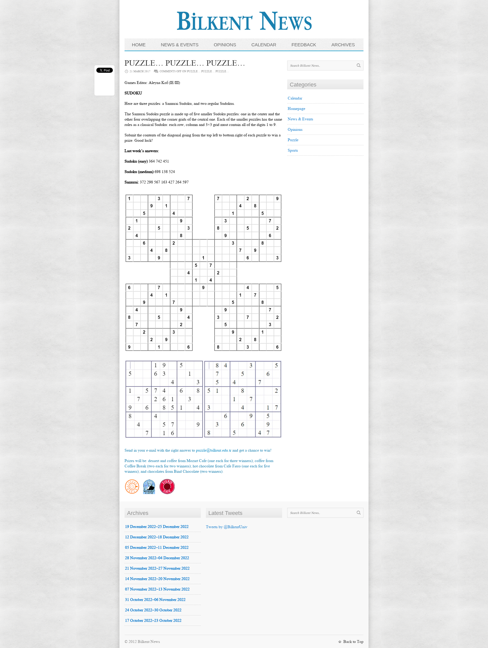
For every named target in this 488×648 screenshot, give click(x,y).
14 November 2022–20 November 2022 (157, 578)
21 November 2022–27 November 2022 (157, 568)
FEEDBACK (304, 44)
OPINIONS (225, 44)
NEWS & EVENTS (180, 44)
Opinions (295, 129)
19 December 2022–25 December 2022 (157, 526)
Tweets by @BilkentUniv (226, 526)
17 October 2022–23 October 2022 (153, 620)
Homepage (296, 108)
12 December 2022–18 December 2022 (157, 537)
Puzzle (293, 139)
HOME (139, 44)
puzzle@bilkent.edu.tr (213, 450)
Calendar (295, 98)
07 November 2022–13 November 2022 (157, 589)
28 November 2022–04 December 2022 (157, 557)
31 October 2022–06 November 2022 (155, 599)
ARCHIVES (343, 44)
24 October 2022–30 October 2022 (153, 610)
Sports (293, 150)
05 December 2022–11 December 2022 (157, 547)
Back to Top (353, 641)
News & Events (300, 119)
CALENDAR (263, 44)
